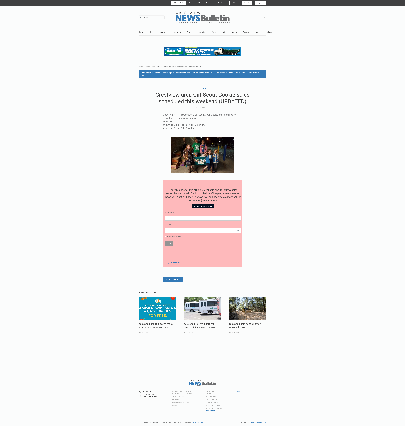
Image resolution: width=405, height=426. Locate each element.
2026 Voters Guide (178, 3)
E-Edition (234, 3)
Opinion (189, 32)
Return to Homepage (173, 279)
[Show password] (238, 230)
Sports (234, 32)
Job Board (200, 3)
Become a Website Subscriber (203, 206)
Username (169, 212)
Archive (258, 32)
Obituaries (177, 32)
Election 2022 (210, 411)
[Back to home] (202, 17)
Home (141, 32)
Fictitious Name (210, 3)
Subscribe (247, 3)
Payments (261, 3)
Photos (191, 3)
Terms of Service (198, 423)
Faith (224, 32)
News (151, 32)
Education (202, 32)
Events (214, 32)
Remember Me (174, 236)
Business (246, 32)
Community (163, 32)
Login (239, 392)
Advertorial (270, 32)
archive (208, 108)
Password (169, 224)
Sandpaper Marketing (258, 423)
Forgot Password (173, 262)
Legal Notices (222, 3)
